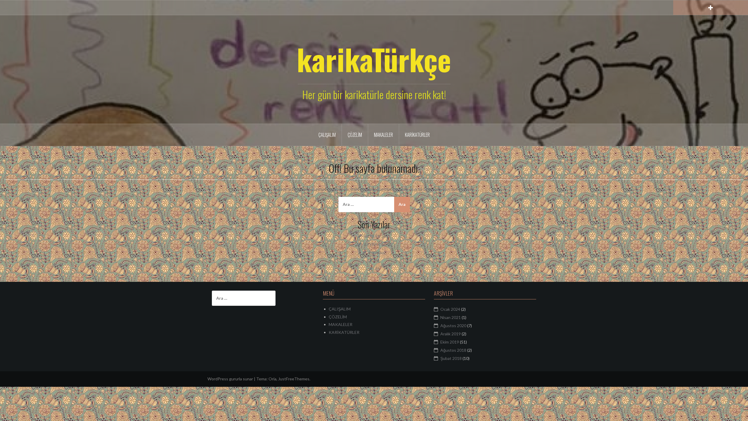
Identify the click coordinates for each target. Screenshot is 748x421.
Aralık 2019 (450, 333)
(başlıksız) (377, 252)
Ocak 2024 (450, 309)
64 (377, 260)
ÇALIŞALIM (327, 134)
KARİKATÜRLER (417, 134)
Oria (272, 378)
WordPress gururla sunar (230, 378)
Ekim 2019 (449, 341)
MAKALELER (383, 134)
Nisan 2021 (450, 317)
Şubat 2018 (451, 358)
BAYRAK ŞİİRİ (377, 236)
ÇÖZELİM (355, 134)
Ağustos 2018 (453, 350)
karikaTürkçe (374, 59)
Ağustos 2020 (453, 325)
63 (377, 268)
